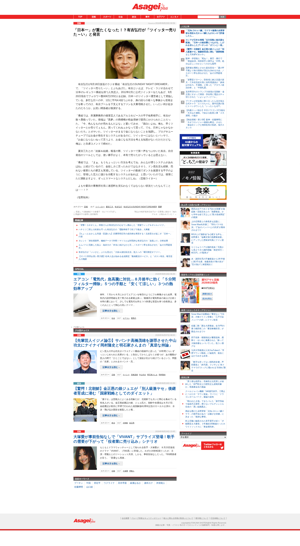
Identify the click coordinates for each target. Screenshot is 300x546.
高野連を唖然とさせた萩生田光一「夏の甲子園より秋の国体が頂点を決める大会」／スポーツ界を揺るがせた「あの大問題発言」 (205, 72)
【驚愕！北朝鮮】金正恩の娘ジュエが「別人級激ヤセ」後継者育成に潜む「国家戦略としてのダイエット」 (205, 52)
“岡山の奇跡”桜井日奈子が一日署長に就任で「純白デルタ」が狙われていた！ (155, 213)
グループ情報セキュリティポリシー (146, 518)
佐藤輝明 (78, 487)
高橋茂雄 (134, 375)
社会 (121, 17)
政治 (134, 17)
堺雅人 (131, 471)
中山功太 (142, 375)
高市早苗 (122, 483)
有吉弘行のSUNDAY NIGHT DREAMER (140, 207)
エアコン (126, 318)
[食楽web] (203, 199)
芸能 (94, 17)
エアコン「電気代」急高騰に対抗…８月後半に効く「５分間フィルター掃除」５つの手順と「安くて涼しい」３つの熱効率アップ (124, 284)
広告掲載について (217, 518)
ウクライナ (109, 483)
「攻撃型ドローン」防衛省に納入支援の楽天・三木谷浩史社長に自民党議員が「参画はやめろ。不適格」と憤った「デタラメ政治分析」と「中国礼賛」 (205, 83)
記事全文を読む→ (111, 310)
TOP (80, 17)
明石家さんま (152, 375)
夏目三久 (109, 207)
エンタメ (174, 17)
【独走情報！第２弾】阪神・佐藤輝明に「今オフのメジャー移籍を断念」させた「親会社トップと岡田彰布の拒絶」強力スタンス (205, 123)
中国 (88, 483)
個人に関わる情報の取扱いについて (178, 518)
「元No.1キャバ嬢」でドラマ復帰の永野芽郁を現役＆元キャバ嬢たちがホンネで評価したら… (205, 33)
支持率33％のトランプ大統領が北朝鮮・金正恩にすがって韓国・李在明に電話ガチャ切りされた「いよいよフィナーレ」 (205, 94)
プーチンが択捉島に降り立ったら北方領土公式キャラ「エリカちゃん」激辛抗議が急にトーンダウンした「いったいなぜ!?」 (205, 104)
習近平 (97, 483)
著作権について (201, 518)
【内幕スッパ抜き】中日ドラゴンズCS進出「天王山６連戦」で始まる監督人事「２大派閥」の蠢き (205, 113)
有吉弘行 (118, 207)
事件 (147, 17)
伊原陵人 (160, 483)
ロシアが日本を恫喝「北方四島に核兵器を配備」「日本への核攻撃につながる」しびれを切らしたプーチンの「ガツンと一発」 (205, 42)
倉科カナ (148, 483)
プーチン (78, 483)
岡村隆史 (162, 375)
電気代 (133, 318)
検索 (222, 17)
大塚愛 (125, 471)
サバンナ (126, 375)
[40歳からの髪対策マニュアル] (203, 148)
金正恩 (131, 423)
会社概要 (125, 518)
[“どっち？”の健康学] (203, 165)
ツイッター (100, 207)
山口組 (89, 487)
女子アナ (161, 17)
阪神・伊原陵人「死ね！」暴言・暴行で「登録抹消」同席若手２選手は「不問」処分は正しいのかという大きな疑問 (205, 61)
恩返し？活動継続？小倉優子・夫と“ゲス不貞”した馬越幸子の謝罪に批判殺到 (94, 213)
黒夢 (160, 207)
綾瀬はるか (135, 483)
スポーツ (107, 17)
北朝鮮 (125, 423)
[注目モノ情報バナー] (203, 182)
